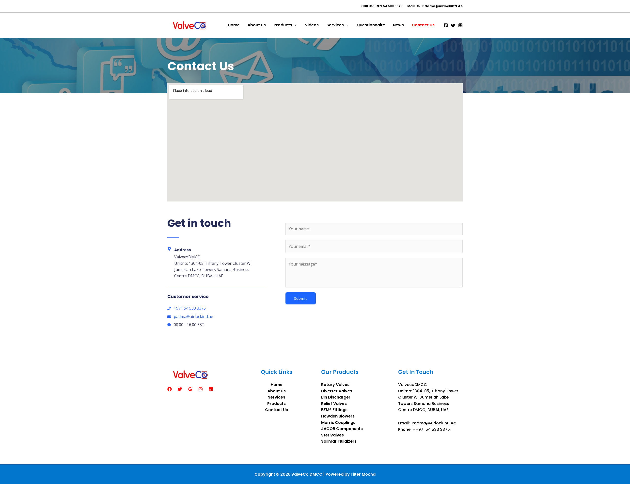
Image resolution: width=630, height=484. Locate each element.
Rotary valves (335, 384)
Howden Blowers (338, 416)
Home (277, 384)
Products (276, 403)
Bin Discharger (335, 397)
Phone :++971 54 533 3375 (424, 429)
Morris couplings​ (338, 422)
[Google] (190, 389)
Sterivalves (332, 435)
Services (276, 397)
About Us (277, 391)
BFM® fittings (334, 410)
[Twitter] (453, 25)
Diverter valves (336, 391)
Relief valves (334, 403)
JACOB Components (342, 429)
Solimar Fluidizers (339, 441)
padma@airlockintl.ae (434, 423)
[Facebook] (445, 25)
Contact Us (276, 410)
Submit (300, 298)
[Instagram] (460, 25)
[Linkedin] (211, 389)
